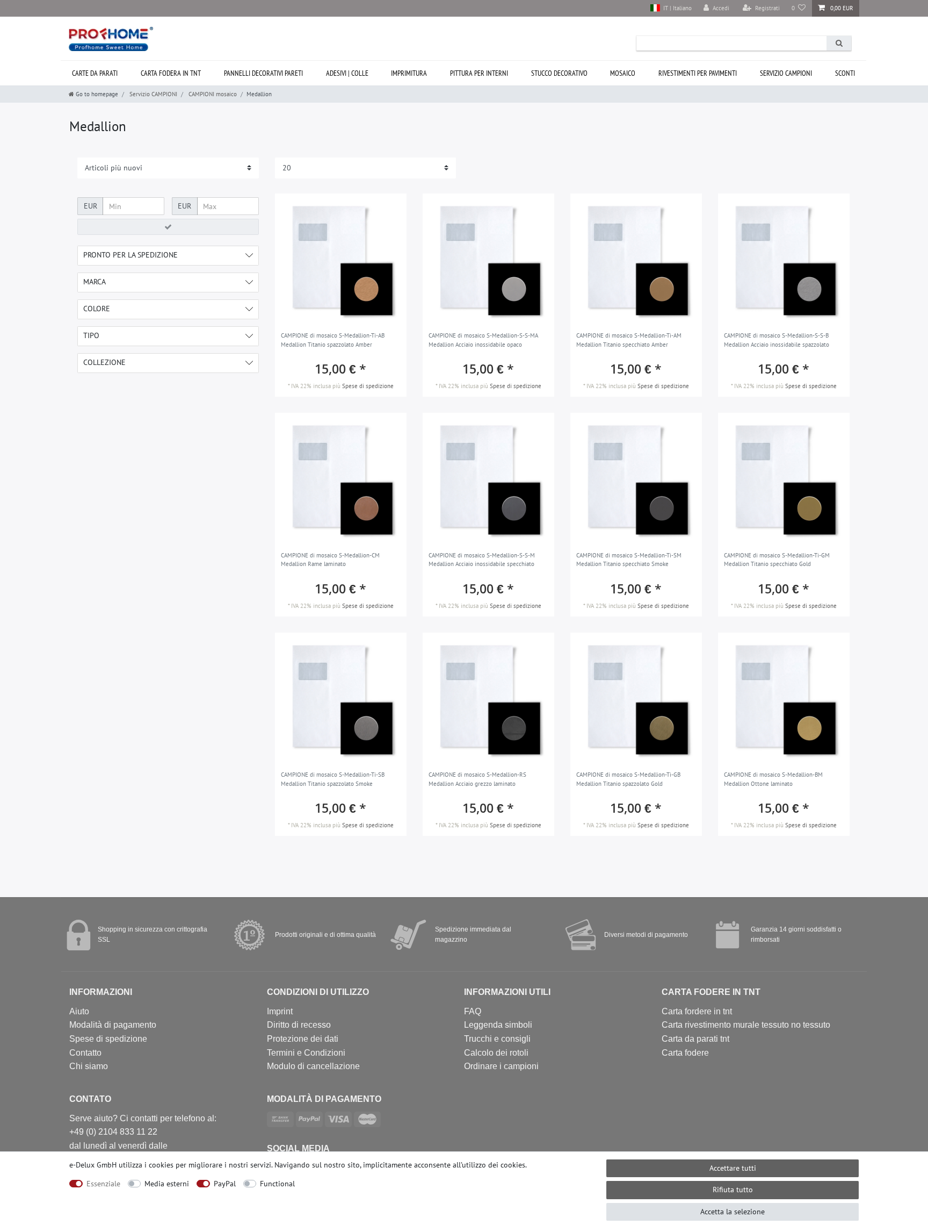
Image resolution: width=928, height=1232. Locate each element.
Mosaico (622, 73)
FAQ (472, 1011)
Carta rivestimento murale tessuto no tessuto (746, 1024)
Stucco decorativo (559, 73)
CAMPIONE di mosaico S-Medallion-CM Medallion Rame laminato (330, 559)
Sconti (845, 73)
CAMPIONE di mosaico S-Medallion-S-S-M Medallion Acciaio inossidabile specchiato (482, 559)
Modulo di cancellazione (313, 1066)
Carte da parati (95, 73)
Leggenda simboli (498, 1024)
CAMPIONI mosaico (212, 94)
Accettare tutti (732, 1168)
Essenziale (103, 1183)
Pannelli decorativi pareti (263, 73)
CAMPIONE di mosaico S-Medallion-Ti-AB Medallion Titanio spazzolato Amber (333, 340)
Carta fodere (685, 1052)
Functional (277, 1183)
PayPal (225, 1183)
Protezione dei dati (302, 1038)
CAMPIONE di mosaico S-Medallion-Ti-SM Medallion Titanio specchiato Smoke (629, 559)
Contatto (85, 1052)
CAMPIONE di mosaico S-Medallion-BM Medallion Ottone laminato (773, 779)
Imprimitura (409, 73)
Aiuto (79, 1011)
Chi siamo (88, 1066)
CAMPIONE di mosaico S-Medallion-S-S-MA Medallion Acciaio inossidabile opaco (483, 340)
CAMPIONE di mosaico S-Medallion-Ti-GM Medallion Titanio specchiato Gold (777, 559)
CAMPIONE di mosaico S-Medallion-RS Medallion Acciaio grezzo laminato (477, 779)
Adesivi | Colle (347, 73)
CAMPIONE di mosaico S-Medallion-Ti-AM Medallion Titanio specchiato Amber (629, 340)
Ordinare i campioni (501, 1066)
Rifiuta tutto (733, 1189)
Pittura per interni (479, 73)
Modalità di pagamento (112, 1024)
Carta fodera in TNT (171, 73)
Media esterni (166, 1183)
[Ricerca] (839, 43)
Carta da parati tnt (695, 1038)
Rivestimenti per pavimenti (697, 73)
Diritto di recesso (299, 1024)
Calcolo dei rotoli (496, 1052)
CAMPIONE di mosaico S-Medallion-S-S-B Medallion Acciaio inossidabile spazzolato (776, 340)
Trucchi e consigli (497, 1038)
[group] (341, 259)
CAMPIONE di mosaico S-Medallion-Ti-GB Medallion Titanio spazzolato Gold (628, 779)
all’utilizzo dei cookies (489, 1165)
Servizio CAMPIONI (786, 73)
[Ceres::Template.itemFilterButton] (168, 227)
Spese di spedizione (368, 386)
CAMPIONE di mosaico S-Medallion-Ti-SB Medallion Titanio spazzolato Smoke (333, 779)
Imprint (280, 1011)
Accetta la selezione (732, 1211)
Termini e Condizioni (306, 1052)
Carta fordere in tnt (697, 1011)
